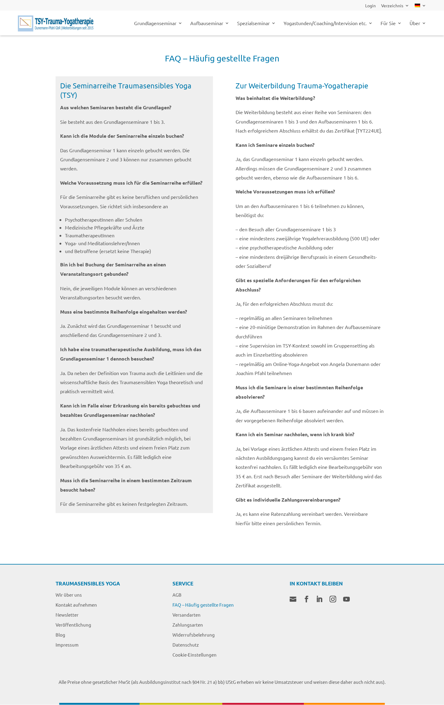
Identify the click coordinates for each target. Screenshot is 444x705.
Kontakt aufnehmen (76, 605)
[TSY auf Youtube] (346, 600)
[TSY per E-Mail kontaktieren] (293, 600)
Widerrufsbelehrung (193, 634)
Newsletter (67, 615)
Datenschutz (185, 644)
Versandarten (186, 615)
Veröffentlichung (73, 625)
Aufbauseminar (206, 23)
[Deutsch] (420, 7)
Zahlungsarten (187, 625)
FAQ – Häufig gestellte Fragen (203, 605)
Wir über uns (69, 595)
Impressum (67, 644)
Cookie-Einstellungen (194, 654)
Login (370, 5)
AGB (177, 595)
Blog (60, 634)
